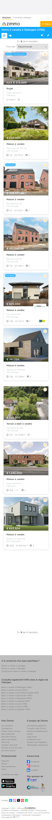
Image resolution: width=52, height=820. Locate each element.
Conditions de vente (24, 813)
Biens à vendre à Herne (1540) (14, 690)
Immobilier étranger (22, 17)
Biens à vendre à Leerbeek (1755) (15, 709)
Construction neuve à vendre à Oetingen (18, 671)
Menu (47, 24)
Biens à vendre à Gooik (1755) (14, 704)
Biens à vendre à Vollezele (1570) (15, 701)
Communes (26, 815)
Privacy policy (41, 810)
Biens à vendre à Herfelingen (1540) (16, 687)
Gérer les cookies (8, 813)
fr (48, 18)
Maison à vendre (15, 144)
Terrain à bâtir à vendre (19, 423)
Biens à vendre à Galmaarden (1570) (16, 695)
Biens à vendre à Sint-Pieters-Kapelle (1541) (20, 693)
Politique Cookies (28, 810)
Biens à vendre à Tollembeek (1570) (16, 698)
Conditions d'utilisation (10, 810)
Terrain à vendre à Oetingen (13, 668)
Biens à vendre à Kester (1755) (14, 706)
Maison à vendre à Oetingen (13, 666)
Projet (9, 88)
